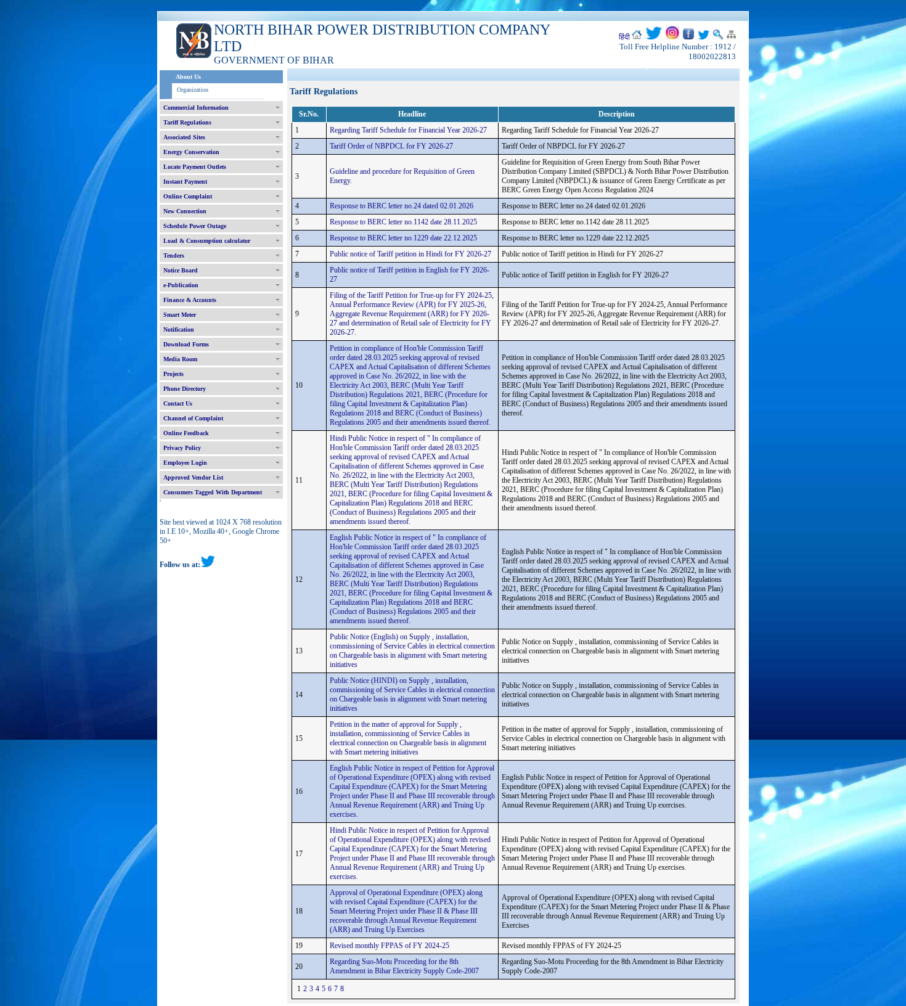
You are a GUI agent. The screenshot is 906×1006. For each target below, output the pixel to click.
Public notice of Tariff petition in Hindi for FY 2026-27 (410, 254)
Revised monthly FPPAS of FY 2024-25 (389, 945)
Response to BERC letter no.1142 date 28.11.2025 (403, 222)
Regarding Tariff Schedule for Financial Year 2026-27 (408, 130)
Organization (192, 89)
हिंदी (624, 37)
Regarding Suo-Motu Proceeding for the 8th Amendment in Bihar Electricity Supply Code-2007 (404, 966)
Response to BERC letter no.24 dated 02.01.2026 (401, 206)
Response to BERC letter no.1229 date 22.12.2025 (403, 238)
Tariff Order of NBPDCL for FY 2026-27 (391, 146)
